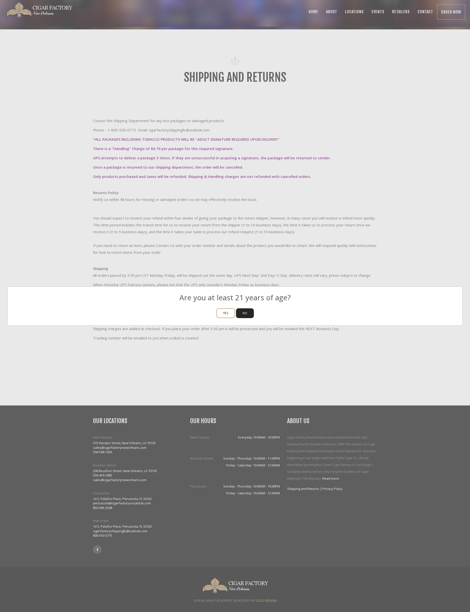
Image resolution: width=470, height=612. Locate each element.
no (245, 313)
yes (225, 313)
